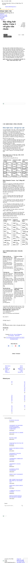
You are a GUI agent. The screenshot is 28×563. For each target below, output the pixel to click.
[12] (17, 530)
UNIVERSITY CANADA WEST (15, 464)
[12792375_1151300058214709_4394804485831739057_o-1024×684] (17, 527)
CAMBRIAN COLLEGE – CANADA (15, 491)
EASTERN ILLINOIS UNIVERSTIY (14, 470)
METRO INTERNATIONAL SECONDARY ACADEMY (15, 496)
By (11, 335)
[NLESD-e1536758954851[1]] (17, 551)
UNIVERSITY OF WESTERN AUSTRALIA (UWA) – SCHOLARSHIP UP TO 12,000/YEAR (16, 427)
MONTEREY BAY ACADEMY (16, 432)
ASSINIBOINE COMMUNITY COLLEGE (16, 459)
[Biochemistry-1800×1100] (17, 544)
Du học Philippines (7, 36)
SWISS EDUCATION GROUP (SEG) (16, 486)
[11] (17, 524)
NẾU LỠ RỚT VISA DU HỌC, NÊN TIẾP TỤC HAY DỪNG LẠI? (16, 480)
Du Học (5, 34)
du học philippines (10, 337)
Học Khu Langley (13, 437)
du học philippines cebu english (19, 337)
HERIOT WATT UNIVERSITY (16, 474)
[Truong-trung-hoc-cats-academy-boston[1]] (17, 534)
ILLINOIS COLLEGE (14, 420)
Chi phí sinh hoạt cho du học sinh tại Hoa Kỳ (16, 443)
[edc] (17, 548)
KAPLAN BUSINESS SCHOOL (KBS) (16, 449)
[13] (17, 554)
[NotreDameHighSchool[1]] (17, 537)
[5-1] (17, 517)
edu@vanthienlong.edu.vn (10, 6)
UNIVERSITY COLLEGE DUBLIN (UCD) (15, 454)
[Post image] (6, 384)
